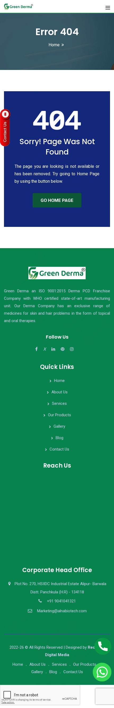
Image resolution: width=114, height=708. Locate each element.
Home (54, 44)
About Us (59, 392)
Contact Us (59, 449)
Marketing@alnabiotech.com (62, 611)
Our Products (59, 415)
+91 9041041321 (61, 601)
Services (59, 403)
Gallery (59, 426)
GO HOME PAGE (57, 200)
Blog (59, 437)
